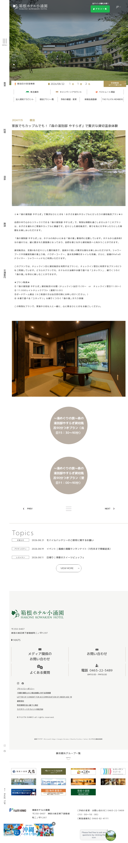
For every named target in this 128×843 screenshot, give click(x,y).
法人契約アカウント (25, 99)
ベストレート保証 (107, 92)
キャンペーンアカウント (71, 92)
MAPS (16, 640)
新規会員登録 (91, 99)
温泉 (5, 178)
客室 (5, 84)
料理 (5, 131)
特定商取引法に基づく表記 (27, 705)
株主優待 (34, 92)
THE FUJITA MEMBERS (112, 99)
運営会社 (20, 701)
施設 (5, 225)
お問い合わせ (97, 653)
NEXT (107, 508)
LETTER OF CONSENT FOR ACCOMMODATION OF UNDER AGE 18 (44, 697)
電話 (97, 672)
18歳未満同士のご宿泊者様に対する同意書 (34, 693)
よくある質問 (40, 672)
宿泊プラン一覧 (47, 99)
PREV (29, 508)
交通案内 (5, 273)
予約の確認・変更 (69, 99)
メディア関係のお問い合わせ (40, 656)
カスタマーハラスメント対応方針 (30, 709)
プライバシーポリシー (25, 689)
